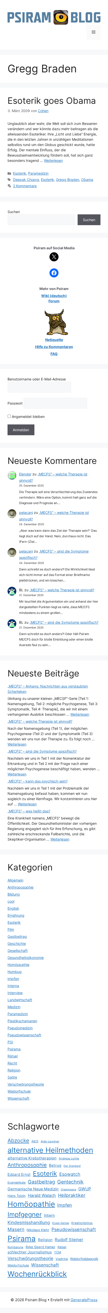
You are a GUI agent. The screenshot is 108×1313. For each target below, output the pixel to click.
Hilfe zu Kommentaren (54, 347)
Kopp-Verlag (60, 1223)
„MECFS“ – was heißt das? (29, 811)
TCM (57, 1252)
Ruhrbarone (15, 1247)
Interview (15, 993)
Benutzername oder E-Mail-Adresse (37, 379)
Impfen (13, 979)
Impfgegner (25, 1214)
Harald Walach (42, 1195)
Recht (12, 1063)
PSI (10, 1042)
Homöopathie (18, 964)
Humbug (15, 971)
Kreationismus (82, 1223)
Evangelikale (17, 1182)
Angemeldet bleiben (28, 416)
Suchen (14, 212)
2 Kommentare (25, 186)
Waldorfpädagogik (84, 1259)
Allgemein (15, 880)
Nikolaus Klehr (38, 1230)
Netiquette (54, 339)
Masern (16, 1229)
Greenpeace (68, 1189)
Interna (13, 986)
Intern (49, 1215)
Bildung (14, 894)
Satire (12, 1077)
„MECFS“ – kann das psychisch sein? (38, 781)
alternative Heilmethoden (50, 1150)
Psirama (14, 1049)
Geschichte (17, 943)
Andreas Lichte (69, 1158)
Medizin (14, 1007)
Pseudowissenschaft (24, 1035)
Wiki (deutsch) (54, 296)
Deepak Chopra (26, 179)
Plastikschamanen (22, 1021)
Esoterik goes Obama (52, 100)
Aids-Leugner (50, 1141)
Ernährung (16, 915)
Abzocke (18, 1140)
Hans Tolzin (17, 1196)
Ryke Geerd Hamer (40, 1247)
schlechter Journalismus (30, 1252)
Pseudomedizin (20, 1028)
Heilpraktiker (71, 1195)
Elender (25, 474)
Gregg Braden (67, 179)
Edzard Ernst (19, 1174)
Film (11, 929)
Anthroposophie (20, 887)
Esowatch (69, 1174)
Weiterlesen (53, 160)
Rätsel (13, 1056)
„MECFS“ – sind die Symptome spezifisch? (63, 622)
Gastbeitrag (17, 936)
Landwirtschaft (20, 1000)
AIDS (34, 1141)
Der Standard (72, 1166)
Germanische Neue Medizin (33, 1189)
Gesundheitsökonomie (26, 957)
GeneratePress (84, 1299)
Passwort (15, 403)
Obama (87, 179)
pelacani (26, 512)
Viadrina (62, 1259)
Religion (14, 1070)
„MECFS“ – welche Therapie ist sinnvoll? (61, 590)
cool (11, 901)
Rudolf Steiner (69, 1239)
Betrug (55, 1165)
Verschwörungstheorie (26, 1084)
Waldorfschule (19, 1091)
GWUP (84, 1188)
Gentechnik (70, 1182)
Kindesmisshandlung (29, 1222)
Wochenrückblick (37, 1274)
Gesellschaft (18, 950)
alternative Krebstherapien (32, 1158)
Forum (54, 301)
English (13, 908)
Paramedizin (38, 173)
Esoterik (19, 173)
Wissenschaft (18, 1098)
